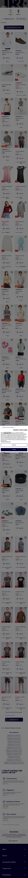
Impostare (14, 444)
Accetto (14, 449)
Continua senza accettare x (8, 427)
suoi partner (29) (7, 432)
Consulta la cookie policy (6, 441)
